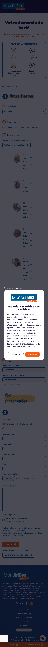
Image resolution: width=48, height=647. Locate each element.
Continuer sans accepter (13, 288)
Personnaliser (16, 354)
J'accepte (32, 354)
